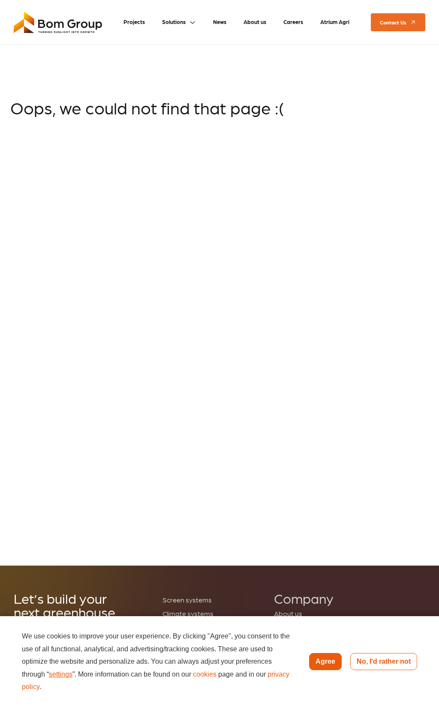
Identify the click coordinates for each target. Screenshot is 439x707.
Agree (325, 661)
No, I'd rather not (384, 661)
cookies (204, 674)
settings (60, 674)
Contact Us (393, 22)
